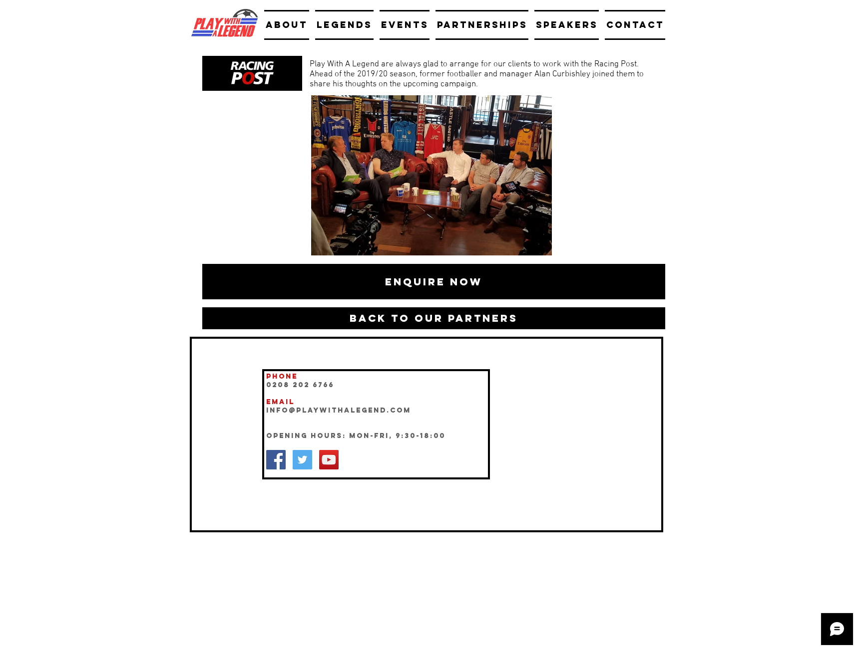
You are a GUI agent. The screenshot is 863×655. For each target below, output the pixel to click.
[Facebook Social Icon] (276, 459)
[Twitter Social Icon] (302, 459)
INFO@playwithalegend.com (338, 410)
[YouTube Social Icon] (329, 459)
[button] (433, 281)
